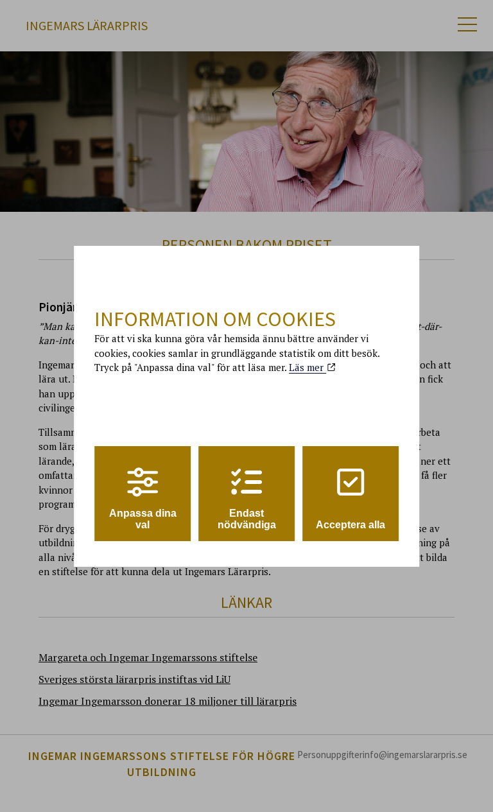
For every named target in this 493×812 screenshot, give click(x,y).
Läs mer (307, 367)
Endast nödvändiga (247, 519)
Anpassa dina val (143, 519)
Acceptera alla (350, 524)
